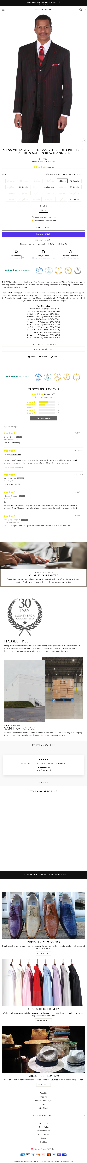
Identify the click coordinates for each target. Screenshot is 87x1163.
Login (43, 1138)
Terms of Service (43, 1131)
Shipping (34, 161)
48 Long (62, 187)
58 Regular (49, 199)
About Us (43, 1093)
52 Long (36, 193)
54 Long (62, 193)
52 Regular (49, 193)
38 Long (10, 181)
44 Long (10, 187)
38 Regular (23, 181)
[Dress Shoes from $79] (43, 915)
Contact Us (43, 1123)
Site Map (43, 1142)
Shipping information (44, 344)
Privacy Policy (43, 1134)
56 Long (10, 199)
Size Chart (43, 1108)
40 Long (36, 181)
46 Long (36, 187)
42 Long (62, 181)
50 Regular (24, 193)
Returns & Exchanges (43, 1100)
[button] (39, 167)
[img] (9, 433)
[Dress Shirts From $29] (43, 982)
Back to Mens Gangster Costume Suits (45, 875)
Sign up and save (43, 1115)
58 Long (36, 199)
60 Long (61, 199)
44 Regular (24, 187)
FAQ (43, 1104)
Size (42, 174)
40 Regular (49, 181)
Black (43, 210)
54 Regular (75, 193)
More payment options (43, 240)
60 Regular (74, 199)
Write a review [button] (43, 418)
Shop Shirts (43, 1020)
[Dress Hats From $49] (43, 1049)
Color (43, 206)
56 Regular (23, 199)
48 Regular (75, 187)
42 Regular (75, 181)
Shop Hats (43, 1084)
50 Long (11, 193)
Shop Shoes (43, 953)
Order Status (44, 1127)
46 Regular (49, 187)
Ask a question (43, 349)
